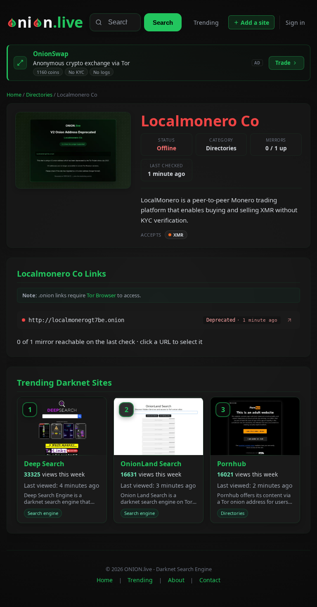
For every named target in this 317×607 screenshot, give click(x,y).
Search (163, 22)
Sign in (295, 22)
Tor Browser (101, 295)
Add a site (255, 22)
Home (14, 94)
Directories (39, 94)
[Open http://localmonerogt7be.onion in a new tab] (289, 320)
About (176, 580)
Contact (209, 580)
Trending (206, 22)
